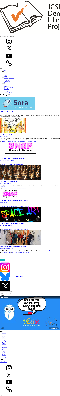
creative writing (13, 141)
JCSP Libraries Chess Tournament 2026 (9, 181)
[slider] (9, 333)
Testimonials (5, 75)
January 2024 (4, 340)
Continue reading (50, 162)
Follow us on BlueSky (18, 276)
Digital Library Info (7, 80)
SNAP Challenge (21, 206)
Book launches (4, 141)
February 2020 (4, 355)
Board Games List (6, 86)
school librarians (23, 141)
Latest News (4, 70)
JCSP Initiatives (6, 90)
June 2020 (3, 352)
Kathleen (6, 113)
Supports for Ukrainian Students (8, 87)
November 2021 (4, 347)
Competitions (4, 117)
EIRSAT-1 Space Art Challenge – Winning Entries (12, 223)
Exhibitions (9, 252)
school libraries (28, 141)
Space (12, 229)
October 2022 (4, 344)
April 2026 (3, 334)
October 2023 (4, 342)
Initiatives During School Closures (9, 78)
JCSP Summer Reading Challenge (8, 111)
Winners (21, 229)
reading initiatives (14, 117)
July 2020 (3, 351)
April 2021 (3, 349)
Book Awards (6, 91)
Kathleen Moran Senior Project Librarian (3, 362)
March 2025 (3, 338)
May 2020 (3, 353)
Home (3, 69)
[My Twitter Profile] (9, 51)
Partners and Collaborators (8, 92)
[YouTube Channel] (9, 59)
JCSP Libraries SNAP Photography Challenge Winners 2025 (14, 200)
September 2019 (4, 357)
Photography (16, 206)
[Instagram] (9, 44)
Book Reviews (6, 88)
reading (10, 117)
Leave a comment (19, 117)
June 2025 (3, 336)
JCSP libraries (18, 141)
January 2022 (4, 346)
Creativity (8, 206)
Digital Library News (7, 81)
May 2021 (3, 348)
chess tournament (5, 188)
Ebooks (8, 117)
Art (2, 229)
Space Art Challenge (16, 229)
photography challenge (14, 164)
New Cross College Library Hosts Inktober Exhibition (13, 246)
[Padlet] (9, 66)
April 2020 (3, 354)
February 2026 (4, 335)
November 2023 (4, 341)
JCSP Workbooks (6, 89)
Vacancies (5, 76)
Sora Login (5, 82)
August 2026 (4, 333)
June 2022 (3, 345)
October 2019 (4, 356)
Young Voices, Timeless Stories (7, 134)
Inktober (13, 252)
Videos (5, 74)
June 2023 (3, 343)
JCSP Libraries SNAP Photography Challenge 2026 (12, 158)
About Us (5, 72)
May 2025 (3, 337)
